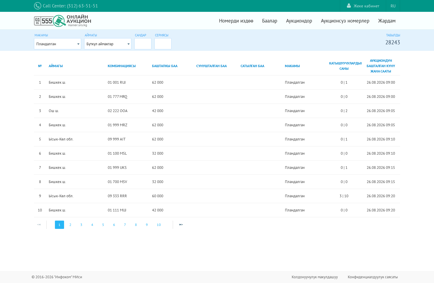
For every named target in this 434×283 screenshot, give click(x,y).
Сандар (140, 35)
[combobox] (57, 43)
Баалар (269, 20)
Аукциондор (299, 20)
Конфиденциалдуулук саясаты (373, 276)
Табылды (393, 35)
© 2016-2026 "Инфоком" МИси (57, 276)
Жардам (387, 20)
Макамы (41, 35)
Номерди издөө (236, 20)
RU (393, 6)
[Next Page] (181, 224)
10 (159, 224)
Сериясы (161, 35)
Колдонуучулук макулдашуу (315, 276)
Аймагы (91, 35)
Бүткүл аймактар (100, 43)
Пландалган (46, 43)
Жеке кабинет (366, 6)
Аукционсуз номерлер (345, 20)
